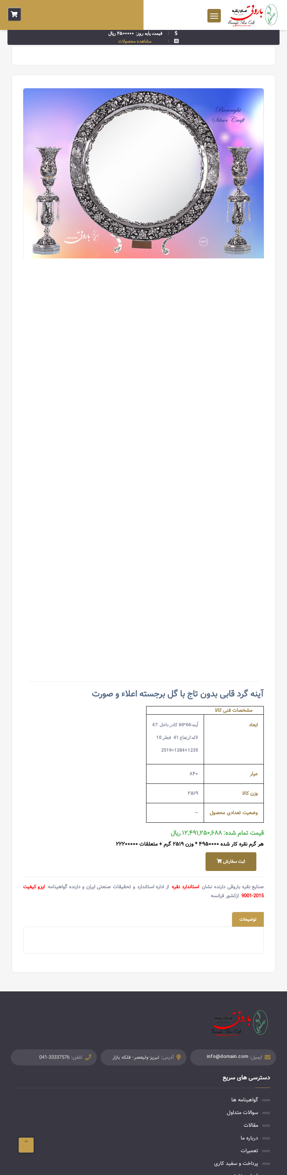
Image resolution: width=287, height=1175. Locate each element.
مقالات (251, 1125)
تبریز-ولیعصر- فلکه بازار (136, 1057)
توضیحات (248, 919)
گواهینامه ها (244, 1100)
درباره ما (249, 1138)
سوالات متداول (242, 1112)
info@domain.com (227, 1056)
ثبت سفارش (233, 861)
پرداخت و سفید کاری (236, 1163)
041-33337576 (54, 1057)
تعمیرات (249, 1151)
